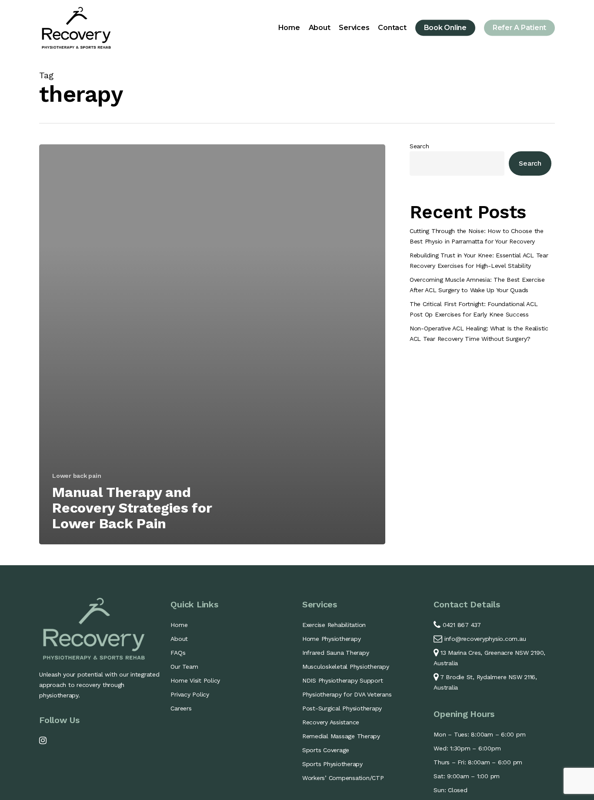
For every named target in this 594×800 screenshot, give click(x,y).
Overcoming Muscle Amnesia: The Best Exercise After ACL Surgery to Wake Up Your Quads (477, 284)
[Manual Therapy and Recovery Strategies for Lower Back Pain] (212, 344)
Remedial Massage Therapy (341, 736)
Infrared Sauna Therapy (335, 652)
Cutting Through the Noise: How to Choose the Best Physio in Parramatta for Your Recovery (477, 236)
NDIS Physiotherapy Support (342, 680)
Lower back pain (76, 475)
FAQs (177, 652)
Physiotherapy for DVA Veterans (347, 694)
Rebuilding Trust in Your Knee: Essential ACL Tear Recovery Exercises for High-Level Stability (479, 260)
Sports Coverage (325, 750)
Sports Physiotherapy (332, 763)
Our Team (184, 666)
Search (419, 146)
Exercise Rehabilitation (334, 624)
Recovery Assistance (330, 722)
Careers (180, 708)
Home (178, 624)
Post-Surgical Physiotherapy (342, 708)
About (179, 638)
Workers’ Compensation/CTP (343, 777)
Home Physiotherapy (331, 638)
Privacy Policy (189, 694)
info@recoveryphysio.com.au (485, 638)
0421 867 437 (460, 624)
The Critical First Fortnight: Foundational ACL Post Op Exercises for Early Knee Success (474, 309)
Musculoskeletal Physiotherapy (345, 666)
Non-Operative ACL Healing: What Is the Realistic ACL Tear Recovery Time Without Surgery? (479, 333)
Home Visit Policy (195, 680)
